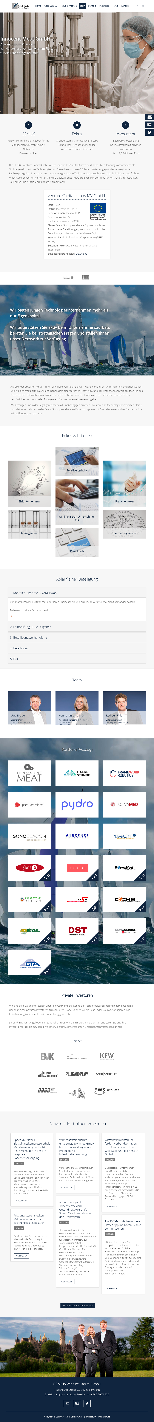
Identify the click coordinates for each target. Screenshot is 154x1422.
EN (137, 6)
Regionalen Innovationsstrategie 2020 (125, 467)
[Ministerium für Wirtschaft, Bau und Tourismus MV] (68, 277)
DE (143, 6)
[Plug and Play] (76, 1074)
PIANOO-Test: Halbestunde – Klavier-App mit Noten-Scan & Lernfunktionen (123, 1225)
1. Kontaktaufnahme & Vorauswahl (33, 593)
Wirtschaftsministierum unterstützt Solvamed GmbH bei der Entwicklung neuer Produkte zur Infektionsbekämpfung (76, 1147)
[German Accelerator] (47, 1074)
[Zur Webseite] (47, 782)
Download (81, 253)
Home (38, 6)
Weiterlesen (21, 1200)
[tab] (77, 592)
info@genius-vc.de (64, 1394)
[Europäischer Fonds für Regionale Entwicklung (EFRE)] (85, 277)
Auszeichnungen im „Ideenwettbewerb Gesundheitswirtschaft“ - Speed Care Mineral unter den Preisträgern (75, 1210)
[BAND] (47, 1089)
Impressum (91, 1417)
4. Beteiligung (19, 648)
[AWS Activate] (106, 1091)
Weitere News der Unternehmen (77, 1305)
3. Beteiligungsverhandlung (28, 637)
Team (82, 6)
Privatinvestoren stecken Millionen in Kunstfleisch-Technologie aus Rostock (29, 1219)
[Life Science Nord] (76, 1093)
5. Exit (14, 659)
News (115, 6)
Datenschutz (104, 1417)
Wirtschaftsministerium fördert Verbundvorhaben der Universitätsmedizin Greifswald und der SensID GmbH (121, 1147)
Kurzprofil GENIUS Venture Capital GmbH (77, 534)
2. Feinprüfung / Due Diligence (30, 627)
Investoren (104, 6)
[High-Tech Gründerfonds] (76, 1056)
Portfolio (92, 6)
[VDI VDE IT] (106, 1074)
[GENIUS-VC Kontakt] (149, 117)
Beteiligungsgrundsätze (72, 530)
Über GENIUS (50, 6)
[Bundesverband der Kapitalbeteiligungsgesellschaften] (47, 1056)
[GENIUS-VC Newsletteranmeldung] (149, 124)
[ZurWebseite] (142, 814)
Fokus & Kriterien (68, 6)
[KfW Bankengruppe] (106, 1056)
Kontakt (125, 6)
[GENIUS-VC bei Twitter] (149, 132)
